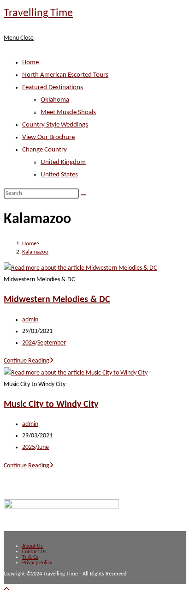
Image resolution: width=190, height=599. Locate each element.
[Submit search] (83, 195)
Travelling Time (38, 13)
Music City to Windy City (51, 404)
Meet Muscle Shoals (68, 112)
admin (30, 319)
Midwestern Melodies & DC (57, 299)
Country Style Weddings (55, 124)
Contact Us (34, 552)
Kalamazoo (35, 252)
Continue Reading (28, 360)
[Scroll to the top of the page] (6, 589)
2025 (28, 447)
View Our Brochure (48, 137)
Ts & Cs (30, 557)
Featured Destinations (52, 87)
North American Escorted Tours (65, 75)
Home (30, 62)
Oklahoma (55, 100)
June (43, 447)
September (51, 342)
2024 (28, 342)
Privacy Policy (37, 563)
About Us (32, 546)
